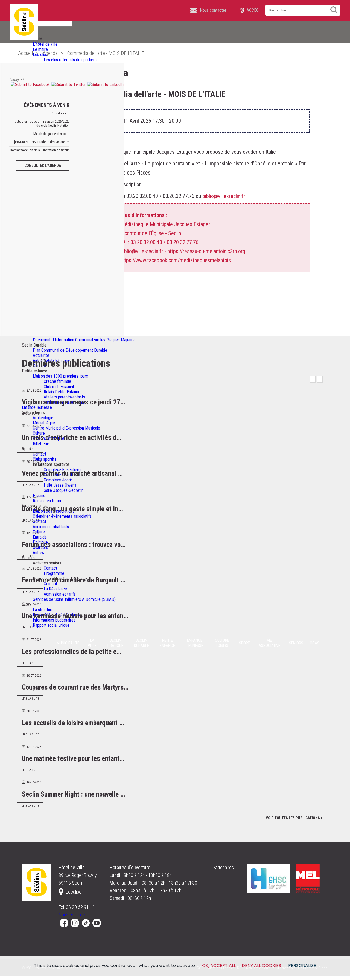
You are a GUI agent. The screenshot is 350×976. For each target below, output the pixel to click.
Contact (39, 454)
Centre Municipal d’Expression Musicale (66, 428)
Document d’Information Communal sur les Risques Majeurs (84, 339)
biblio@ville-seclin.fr (223, 196)
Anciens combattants (51, 526)
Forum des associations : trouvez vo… (74, 545)
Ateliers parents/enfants (64, 397)
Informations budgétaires (54, 620)
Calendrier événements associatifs (62, 516)
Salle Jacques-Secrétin (63, 490)
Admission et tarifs (60, 594)
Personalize (302, 965)
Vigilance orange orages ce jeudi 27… (73, 402)
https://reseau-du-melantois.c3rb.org (206, 251)
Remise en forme (47, 500)
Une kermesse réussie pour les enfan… (75, 616)
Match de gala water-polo (51, 134)
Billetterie (41, 443)
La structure (43, 609)
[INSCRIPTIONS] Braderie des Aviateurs (41, 142)
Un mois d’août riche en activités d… (71, 438)
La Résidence (55, 588)
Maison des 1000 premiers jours (60, 376)
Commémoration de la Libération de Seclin (39, 150)
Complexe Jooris (58, 480)
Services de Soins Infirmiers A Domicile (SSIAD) (74, 599)
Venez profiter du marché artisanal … (72, 473)
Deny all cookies (261, 965)
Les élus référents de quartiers (70, 59)
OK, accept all (219, 965)
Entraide (40, 537)
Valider (331, 9)
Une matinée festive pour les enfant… (73, 758)
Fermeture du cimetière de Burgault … (74, 580)
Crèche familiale (57, 381)
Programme (54, 573)
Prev (313, 379)
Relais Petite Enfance (62, 391)
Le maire (40, 49)
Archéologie (43, 417)
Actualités (41, 355)
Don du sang (60, 113)
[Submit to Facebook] (29, 84)
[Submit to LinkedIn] (105, 84)
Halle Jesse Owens (60, 485)
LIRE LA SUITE (30, 413)
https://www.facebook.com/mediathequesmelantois (175, 260)
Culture (39, 433)
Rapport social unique (51, 625)
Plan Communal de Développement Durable (70, 350)
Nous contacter (73, 915)
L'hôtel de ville (45, 44)
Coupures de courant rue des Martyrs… (75, 687)
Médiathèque (44, 422)
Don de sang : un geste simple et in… (72, 509)
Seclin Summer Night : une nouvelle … (73, 794)
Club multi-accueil (59, 386)
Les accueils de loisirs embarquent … (73, 723)
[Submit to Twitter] (68, 84)
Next (320, 379)
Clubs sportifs (44, 459)
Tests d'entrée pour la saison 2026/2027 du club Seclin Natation (41, 123)
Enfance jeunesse (37, 407)
